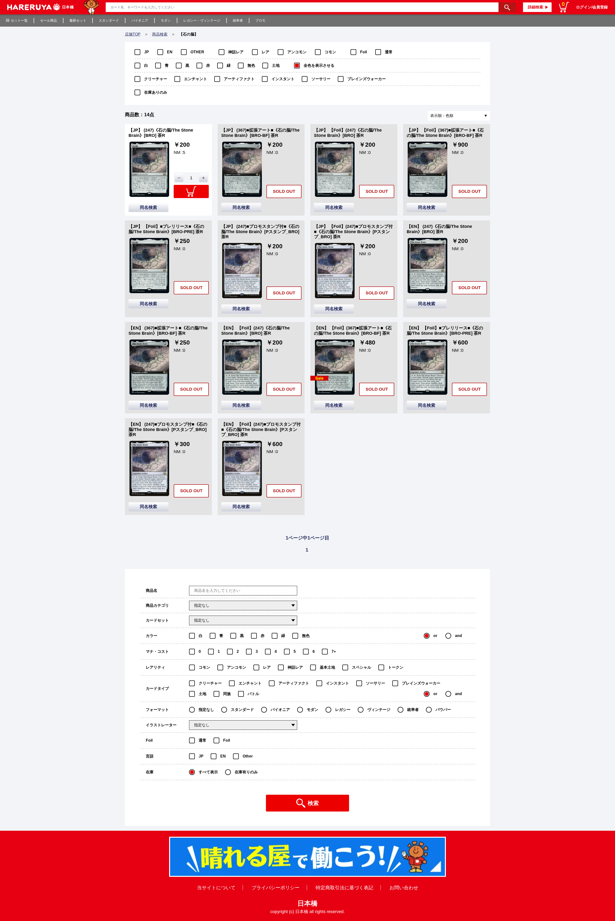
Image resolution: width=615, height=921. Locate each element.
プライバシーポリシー (276, 887)
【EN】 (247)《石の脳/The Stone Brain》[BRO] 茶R (439, 229)
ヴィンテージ (378, 710)
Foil (363, 52)
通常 (389, 52)
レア (265, 52)
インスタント (283, 79)
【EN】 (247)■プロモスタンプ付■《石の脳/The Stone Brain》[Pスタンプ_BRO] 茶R (168, 429)
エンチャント (195, 79)
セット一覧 (19, 20)
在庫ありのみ (155, 92)
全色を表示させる (319, 65)
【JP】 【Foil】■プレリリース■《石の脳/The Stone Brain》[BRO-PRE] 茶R (166, 229)
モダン (166, 20)
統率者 (238, 20)
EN (169, 52)
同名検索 (148, 207)
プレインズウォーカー (366, 79)
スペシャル (361, 667)
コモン (330, 52)
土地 (276, 65)
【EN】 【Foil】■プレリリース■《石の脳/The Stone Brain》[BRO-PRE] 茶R (445, 331)
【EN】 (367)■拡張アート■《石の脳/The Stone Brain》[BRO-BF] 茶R (168, 331)
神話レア (236, 52)
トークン (395, 667)
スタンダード (109, 20)
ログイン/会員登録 (592, 7)
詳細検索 (535, 7)
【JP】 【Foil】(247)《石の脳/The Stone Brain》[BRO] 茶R (348, 133)
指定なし (206, 710)
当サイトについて (216, 887)
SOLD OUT (284, 191)
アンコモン (297, 52)
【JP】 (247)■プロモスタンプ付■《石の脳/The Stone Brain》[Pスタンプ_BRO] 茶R (260, 231)
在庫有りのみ (246, 772)
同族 (227, 694)
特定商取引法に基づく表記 (344, 887)
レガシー (343, 710)
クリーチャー (155, 79)
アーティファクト (239, 79)
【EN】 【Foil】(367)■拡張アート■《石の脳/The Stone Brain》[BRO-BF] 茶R (353, 331)
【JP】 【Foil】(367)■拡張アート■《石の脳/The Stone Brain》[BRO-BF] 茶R (445, 133)
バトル (253, 694)
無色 (251, 65)
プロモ (260, 20)
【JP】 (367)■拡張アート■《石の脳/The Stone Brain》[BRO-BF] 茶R (260, 133)
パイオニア (139, 20)
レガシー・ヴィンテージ (201, 20)
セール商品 (48, 20)
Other (248, 756)
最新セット (77, 20)
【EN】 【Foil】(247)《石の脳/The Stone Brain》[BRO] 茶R (255, 331)
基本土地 (327, 667)
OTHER (197, 52)
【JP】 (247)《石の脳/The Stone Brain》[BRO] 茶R (161, 133)
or (435, 636)
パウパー (443, 710)
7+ (334, 651)
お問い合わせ (403, 887)
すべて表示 (208, 772)
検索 (313, 803)
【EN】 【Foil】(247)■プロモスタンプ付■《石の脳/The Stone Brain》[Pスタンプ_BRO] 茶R (261, 429)
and (458, 636)
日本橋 (307, 903)
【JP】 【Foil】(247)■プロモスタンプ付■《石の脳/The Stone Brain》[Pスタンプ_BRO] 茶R (353, 231)
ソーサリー (321, 79)
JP (146, 52)
